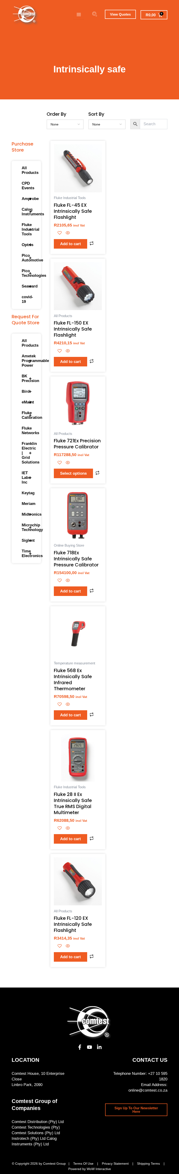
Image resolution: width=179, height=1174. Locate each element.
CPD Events (28, 185)
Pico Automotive (29, 257)
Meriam (28, 503)
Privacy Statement (115, 1163)
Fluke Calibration (29, 415)
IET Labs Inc (27, 477)
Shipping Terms (148, 1163)
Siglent (28, 540)
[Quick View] (67, 233)
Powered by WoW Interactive (89, 1169)
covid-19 (27, 299)
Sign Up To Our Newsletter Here (136, 1109)
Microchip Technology (29, 527)
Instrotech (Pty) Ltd (28, 1138)
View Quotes (120, 14)
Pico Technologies (29, 273)
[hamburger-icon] (78, 15)
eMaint (28, 402)
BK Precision (29, 378)
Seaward (29, 286)
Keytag (28, 493)
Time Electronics (29, 553)
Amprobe (29, 198)
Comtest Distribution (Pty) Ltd (38, 1122)
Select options (73, 473)
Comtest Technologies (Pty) (36, 1127)
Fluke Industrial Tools (29, 229)
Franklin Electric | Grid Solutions (29, 452)
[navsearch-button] (94, 14)
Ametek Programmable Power (29, 361)
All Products (29, 170)
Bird (27, 391)
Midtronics (29, 514)
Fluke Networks (29, 430)
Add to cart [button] (70, 244)
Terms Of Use (83, 1163)
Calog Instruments (29, 211)
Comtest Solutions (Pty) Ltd (36, 1133)
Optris (27, 244)
